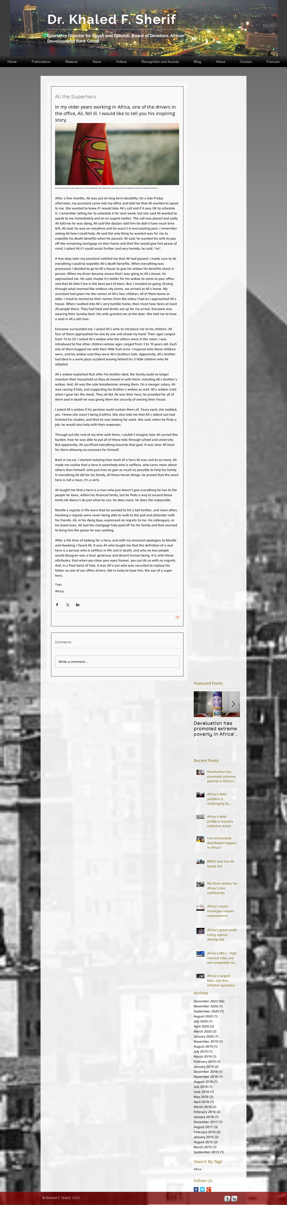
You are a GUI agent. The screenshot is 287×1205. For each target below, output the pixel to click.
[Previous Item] (200, 704)
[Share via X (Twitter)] (67, 605)
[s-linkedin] (234, 1199)
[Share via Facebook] (57, 605)
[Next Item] (233, 704)
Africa (59, 591)
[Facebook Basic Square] (196, 1189)
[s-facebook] (227, 1199)
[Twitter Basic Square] (202, 1189)
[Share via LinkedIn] (78, 605)
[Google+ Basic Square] (208, 1189)
